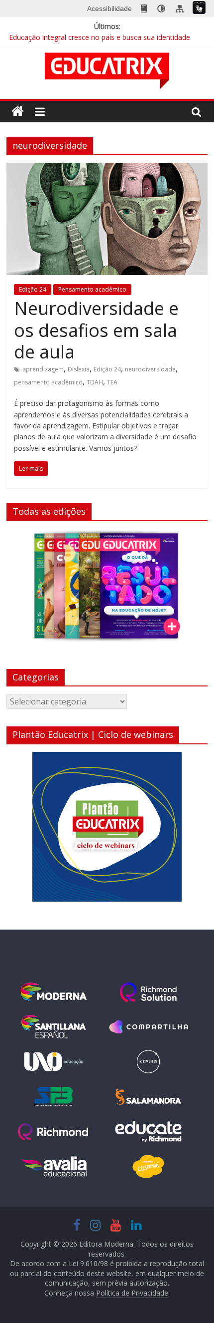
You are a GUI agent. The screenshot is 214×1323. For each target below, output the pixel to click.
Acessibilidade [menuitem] (109, 8)
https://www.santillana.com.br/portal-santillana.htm (54, 1026)
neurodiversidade (150, 369)
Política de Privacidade (132, 1293)
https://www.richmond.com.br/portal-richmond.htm (54, 1131)
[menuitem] (144, 8)
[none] (161, 8)
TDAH (95, 382)
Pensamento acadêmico (92, 289)
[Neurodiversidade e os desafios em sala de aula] (107, 168)
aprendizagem (43, 369)
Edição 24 (32, 289)
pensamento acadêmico (48, 382)
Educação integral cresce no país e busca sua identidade (99, 37)
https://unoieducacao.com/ (54, 1061)
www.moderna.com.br (54, 992)
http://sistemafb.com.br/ (54, 1096)
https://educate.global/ (148, 1131)
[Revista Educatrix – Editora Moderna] (17, 111)
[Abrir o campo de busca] (197, 112)
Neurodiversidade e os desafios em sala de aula (96, 329)
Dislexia (79, 369)
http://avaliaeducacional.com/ (54, 1166)
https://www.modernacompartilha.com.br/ (148, 1026)
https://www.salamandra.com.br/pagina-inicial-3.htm (148, 1096)
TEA (112, 382)
